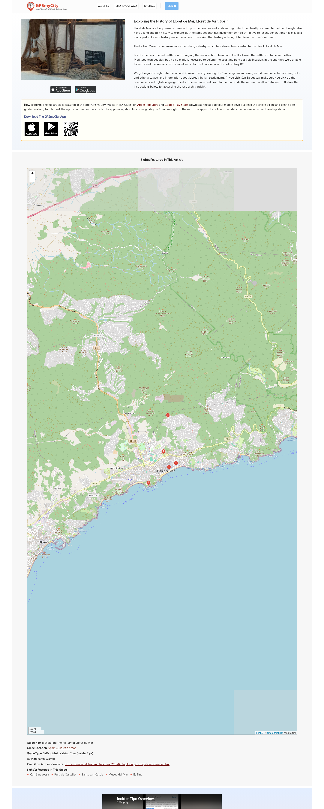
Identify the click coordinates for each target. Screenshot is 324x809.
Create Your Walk (126, 6)
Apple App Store (147, 105)
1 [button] (163, 451)
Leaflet (259, 732)
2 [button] (167, 415)
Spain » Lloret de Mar (62, 748)
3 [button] (148, 482)
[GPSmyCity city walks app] (47, 6)
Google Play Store (176, 105)
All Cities (103, 6)
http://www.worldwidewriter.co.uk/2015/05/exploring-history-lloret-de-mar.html (117, 764)
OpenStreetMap (275, 732)
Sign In (172, 6)
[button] (32, 173)
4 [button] (168, 467)
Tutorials (149, 6)
